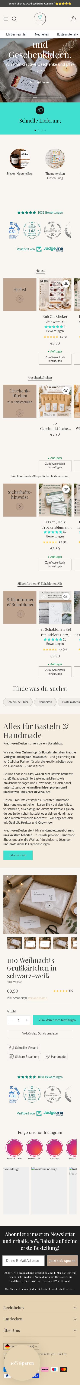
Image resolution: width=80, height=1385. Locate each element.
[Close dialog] (78, 668)
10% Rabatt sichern (26, 710)
